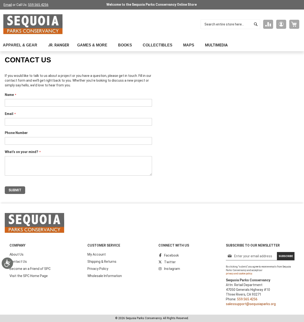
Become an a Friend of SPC (30, 269)
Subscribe (286, 256)
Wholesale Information (104, 276)
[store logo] (33, 24)
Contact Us (18, 261)
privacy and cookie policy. (239, 273)
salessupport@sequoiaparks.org (251, 304)
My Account (96, 254)
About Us (17, 254)
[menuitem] (21, 45)
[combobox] (230, 24)
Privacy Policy (97, 269)
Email (8, 5)
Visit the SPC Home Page (29, 276)
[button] (281, 24)
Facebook (171, 255)
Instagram (172, 269)
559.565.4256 (38, 5)
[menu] (152, 45)
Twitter (170, 262)
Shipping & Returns (101, 261)
